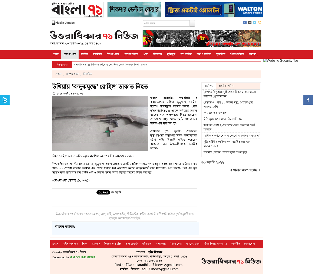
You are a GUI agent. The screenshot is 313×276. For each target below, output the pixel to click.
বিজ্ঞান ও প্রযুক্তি (112, 244)
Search (192, 23)
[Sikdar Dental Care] (134, 10)
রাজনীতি (97, 54)
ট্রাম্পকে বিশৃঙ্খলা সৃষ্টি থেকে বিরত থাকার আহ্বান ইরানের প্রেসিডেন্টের (230, 94)
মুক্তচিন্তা (220, 54)
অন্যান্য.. (253, 54)
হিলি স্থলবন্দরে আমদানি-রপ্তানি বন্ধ (223, 119)
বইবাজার (147, 244)
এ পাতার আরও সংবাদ (244, 170)
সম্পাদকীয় (186, 54)
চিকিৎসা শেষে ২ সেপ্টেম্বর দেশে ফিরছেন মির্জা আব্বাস (110, 65)
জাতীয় (84, 54)
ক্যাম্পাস (96, 244)
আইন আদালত (70, 244)
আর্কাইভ (235, 244)
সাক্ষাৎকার (161, 244)
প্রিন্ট (118, 192)
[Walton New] (214, 10)
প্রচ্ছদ (56, 54)
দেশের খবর (70, 54)
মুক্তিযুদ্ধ (171, 54)
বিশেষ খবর (113, 54)
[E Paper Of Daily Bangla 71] (76, 10)
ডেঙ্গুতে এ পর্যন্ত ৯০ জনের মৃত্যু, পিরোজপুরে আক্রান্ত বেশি (228, 104)
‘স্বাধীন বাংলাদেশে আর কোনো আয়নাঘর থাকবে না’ (232, 136)
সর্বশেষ (209, 86)
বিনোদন (157, 54)
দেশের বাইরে (131, 54)
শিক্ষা (84, 244)
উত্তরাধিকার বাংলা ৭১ (215, 244)
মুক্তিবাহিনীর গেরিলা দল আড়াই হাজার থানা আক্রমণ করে (227, 144)
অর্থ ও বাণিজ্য (204, 54)
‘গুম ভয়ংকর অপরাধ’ (215, 113)
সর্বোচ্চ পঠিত (226, 86)
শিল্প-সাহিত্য (237, 54)
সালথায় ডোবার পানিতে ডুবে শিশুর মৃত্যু (225, 152)
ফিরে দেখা (176, 244)
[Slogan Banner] (202, 39)
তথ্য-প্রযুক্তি (132, 244)
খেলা (145, 54)
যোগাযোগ (249, 244)
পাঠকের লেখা (193, 244)
